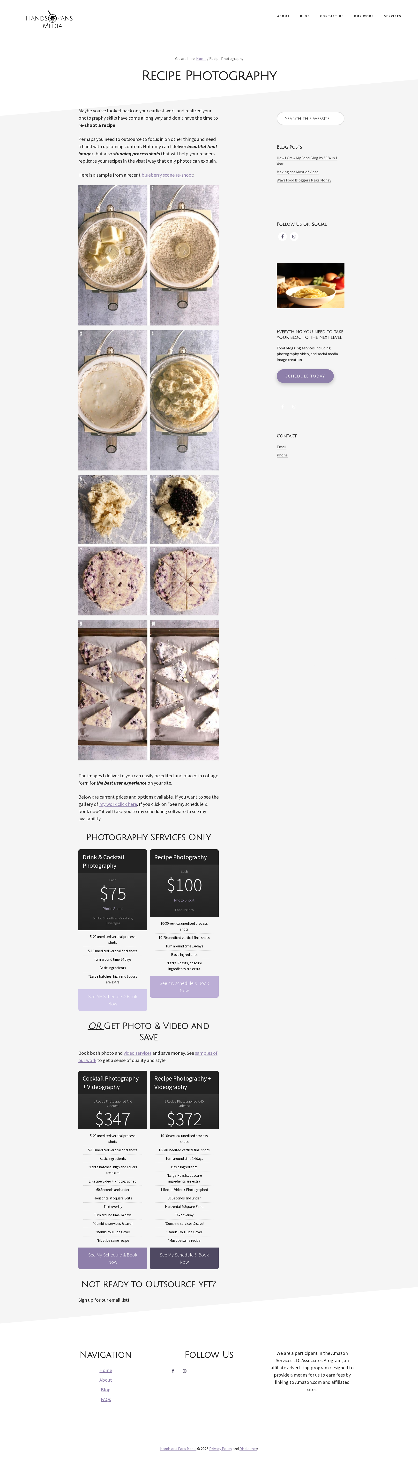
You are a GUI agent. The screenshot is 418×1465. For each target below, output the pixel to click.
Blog (106, 1389)
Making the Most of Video (298, 171)
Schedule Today (305, 376)
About (105, 1380)
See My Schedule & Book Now (112, 1000)
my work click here (118, 804)
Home (105, 1370)
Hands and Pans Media (48, 19)
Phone (282, 455)
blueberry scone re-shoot (167, 175)
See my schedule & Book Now (184, 986)
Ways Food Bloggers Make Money (304, 180)
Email (281, 446)
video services (137, 1053)
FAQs (106, 1399)
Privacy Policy (220, 1448)
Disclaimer (248, 1448)
